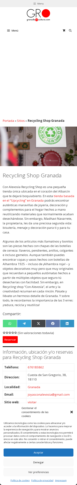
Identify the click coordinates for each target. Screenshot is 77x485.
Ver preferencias (38, 472)
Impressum (61, 480)
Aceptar (38, 452)
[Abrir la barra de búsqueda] (70, 30)
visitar (32, 402)
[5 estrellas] (15, 332)
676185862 (36, 367)
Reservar (10, 339)
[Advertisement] (38, 76)
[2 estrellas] (7, 332)
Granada (34, 387)
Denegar (38, 462)
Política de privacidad (42, 480)
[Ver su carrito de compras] (64, 30)
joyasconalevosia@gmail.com (49, 394)
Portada (8, 121)
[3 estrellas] (9, 332)
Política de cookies (20, 480)
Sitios (21, 121)
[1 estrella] (4, 332)
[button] (71, 412)
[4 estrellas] (12, 332)
